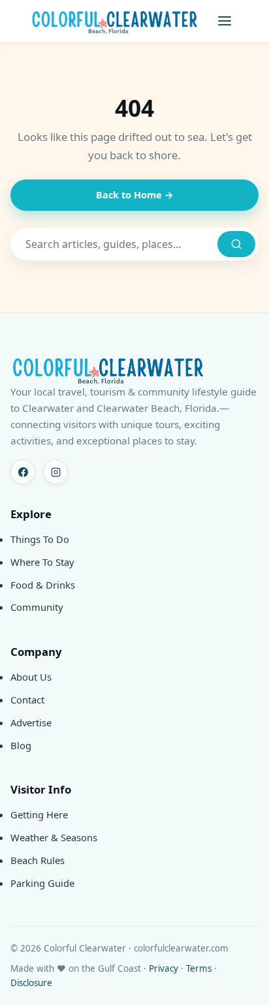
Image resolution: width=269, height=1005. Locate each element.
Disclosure (31, 983)
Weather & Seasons (53, 837)
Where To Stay (42, 561)
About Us (31, 676)
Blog (20, 745)
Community (36, 606)
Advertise (31, 722)
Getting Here (39, 814)
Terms (199, 968)
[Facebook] (22, 471)
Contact (27, 699)
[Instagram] (55, 471)
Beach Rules (37, 860)
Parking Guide (42, 882)
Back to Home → (135, 195)
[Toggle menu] (224, 21)
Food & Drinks (42, 584)
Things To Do (39, 539)
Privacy (163, 968)
